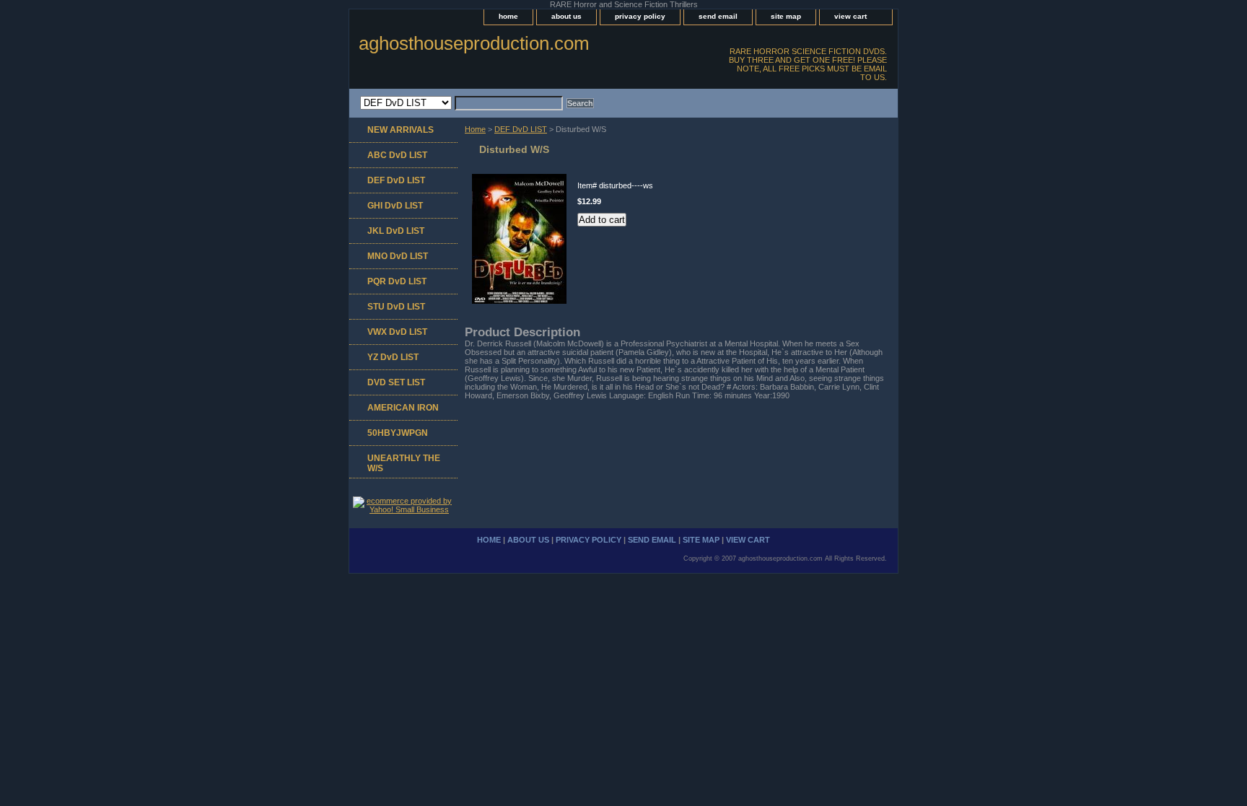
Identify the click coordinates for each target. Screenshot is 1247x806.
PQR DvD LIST (396, 281)
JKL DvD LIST (395, 231)
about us (566, 16)
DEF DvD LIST (520, 129)
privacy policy (640, 16)
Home (475, 129)
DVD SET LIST (396, 382)
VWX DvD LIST (397, 332)
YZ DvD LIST (393, 357)
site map (786, 16)
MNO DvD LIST (397, 256)
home (508, 16)
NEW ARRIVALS (400, 130)
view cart (850, 16)
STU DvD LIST (396, 307)
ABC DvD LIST (397, 155)
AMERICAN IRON (403, 408)
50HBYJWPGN (397, 433)
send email (718, 16)
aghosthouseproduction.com (474, 43)
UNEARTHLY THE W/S (403, 463)
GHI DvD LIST (395, 206)
